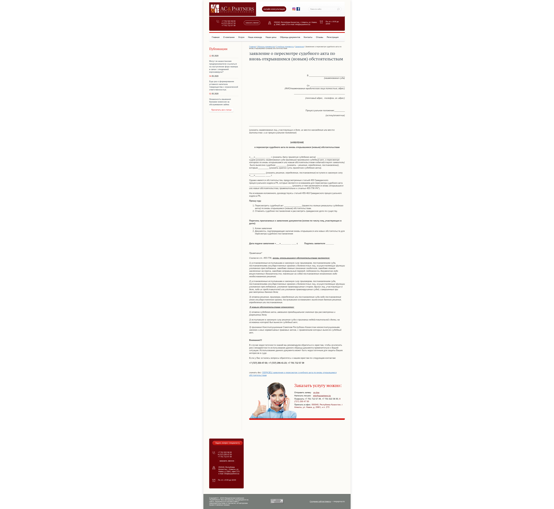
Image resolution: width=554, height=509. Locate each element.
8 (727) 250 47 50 (229, 23)
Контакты (308, 37)
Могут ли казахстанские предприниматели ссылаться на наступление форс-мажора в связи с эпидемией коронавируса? (223, 66)
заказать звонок (252, 23)
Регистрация (333, 37)
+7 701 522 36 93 (228, 21)
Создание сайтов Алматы (320, 501)
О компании (229, 37)
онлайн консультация (274, 9)
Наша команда (255, 37)
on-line (316, 392)
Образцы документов (290, 37)
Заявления (299, 47)
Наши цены (271, 37)
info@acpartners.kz (322, 395)
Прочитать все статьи (221, 110)
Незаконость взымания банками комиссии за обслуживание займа (220, 102)
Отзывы (319, 37)
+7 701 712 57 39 (228, 25)
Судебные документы (285, 47)
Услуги (241, 37)
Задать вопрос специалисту (227, 443)
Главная (216, 37)
